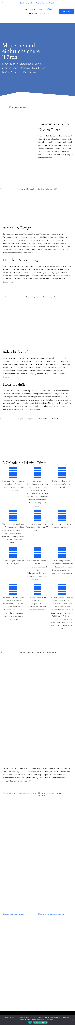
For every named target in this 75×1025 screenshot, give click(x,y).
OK (30, 1022)
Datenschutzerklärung (40, 1022)
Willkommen (29, 9)
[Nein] (72, 1020)
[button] (66, 11)
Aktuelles (44, 13)
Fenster (41, 9)
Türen (49, 9)
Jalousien (32, 13)
